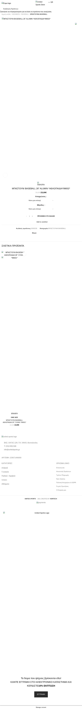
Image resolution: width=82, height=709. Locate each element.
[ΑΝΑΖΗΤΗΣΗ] (77, 9)
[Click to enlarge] (5, 175)
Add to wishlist (24, 254)
